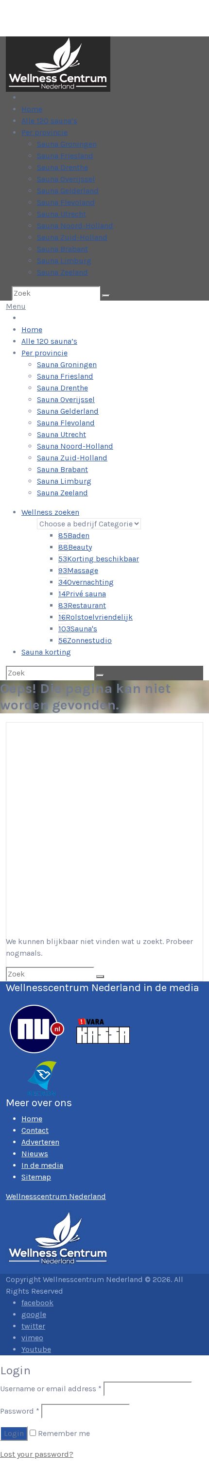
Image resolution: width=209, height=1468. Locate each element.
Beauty (75, 547)
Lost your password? (36, 1454)
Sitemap (36, 1176)
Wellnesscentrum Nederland (56, 1196)
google (33, 1314)
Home (31, 109)
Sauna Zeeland (62, 272)
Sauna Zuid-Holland (72, 237)
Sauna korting (46, 652)
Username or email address (51, 1388)
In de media (42, 1165)
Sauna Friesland (65, 155)
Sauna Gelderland (68, 190)
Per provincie (44, 132)
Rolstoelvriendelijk (95, 617)
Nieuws (34, 1153)
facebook (37, 1302)
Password (19, 1411)
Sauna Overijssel (66, 179)
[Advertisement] (104, 826)
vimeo (32, 1337)
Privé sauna (82, 593)
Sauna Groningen (67, 144)
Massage (78, 570)
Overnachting (86, 582)
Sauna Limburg (64, 260)
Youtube (36, 1349)
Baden (73, 535)
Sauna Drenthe (62, 167)
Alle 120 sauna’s (49, 120)
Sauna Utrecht (61, 214)
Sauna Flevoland (66, 202)
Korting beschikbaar (98, 558)
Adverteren (40, 1142)
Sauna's (77, 628)
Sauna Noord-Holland (75, 225)
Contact (35, 1130)
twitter (33, 1326)
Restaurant (82, 605)
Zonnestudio (85, 640)
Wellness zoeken (50, 512)
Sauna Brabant (62, 248)
